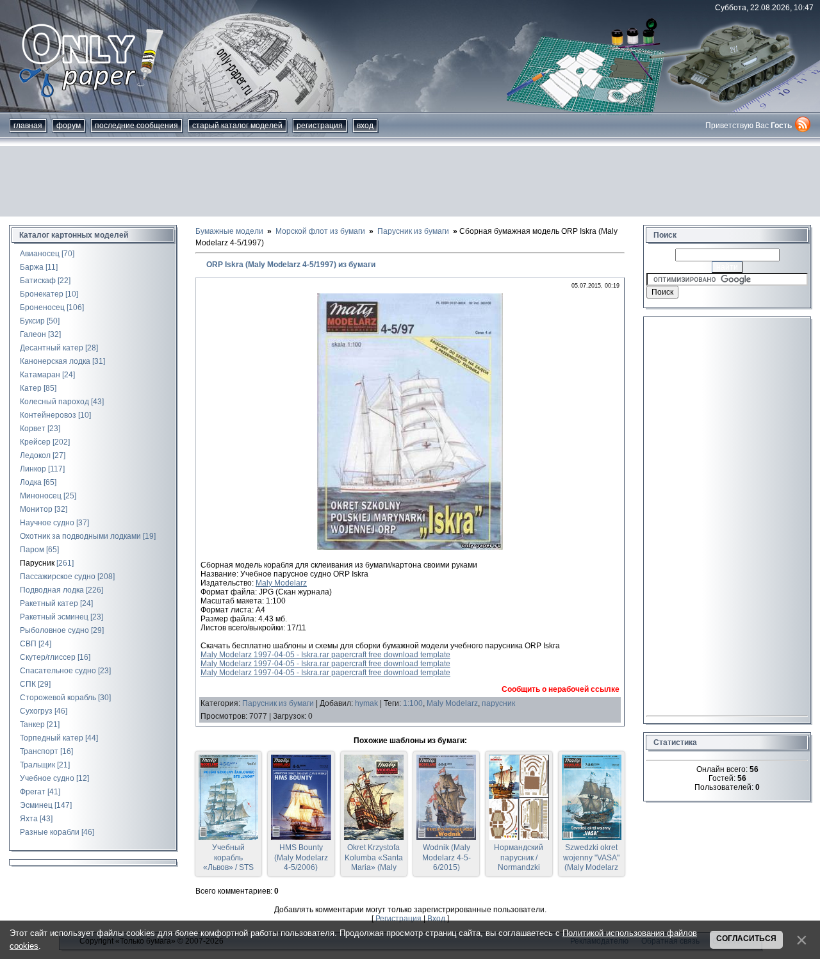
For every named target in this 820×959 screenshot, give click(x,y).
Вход (365, 125)
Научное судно (47, 522)
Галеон (33, 334)
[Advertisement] (410, 181)
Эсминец (36, 805)
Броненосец (42, 307)
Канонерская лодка (55, 361)
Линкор (33, 468)
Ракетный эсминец (54, 616)
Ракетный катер (49, 603)
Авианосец (40, 253)
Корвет (32, 428)
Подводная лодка (52, 590)
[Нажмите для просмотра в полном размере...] (410, 547)
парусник (498, 703)
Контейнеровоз (48, 415)
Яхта (29, 818)
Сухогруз (36, 711)
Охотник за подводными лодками (80, 536)
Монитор (36, 509)
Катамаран (40, 374)
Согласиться (746, 938)
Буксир (32, 320)
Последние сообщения (136, 125)
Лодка (31, 482)
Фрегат (32, 791)
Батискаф (38, 280)
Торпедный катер (51, 738)
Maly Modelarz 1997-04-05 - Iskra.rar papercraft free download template (325, 654)
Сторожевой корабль (58, 697)
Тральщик (37, 764)
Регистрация (320, 125)
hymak (366, 703)
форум (68, 125)
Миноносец (41, 495)
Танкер (32, 724)
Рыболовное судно (54, 630)
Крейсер (35, 442)
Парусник (37, 563)
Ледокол (35, 455)
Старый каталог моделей (237, 125)
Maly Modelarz (281, 582)
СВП (28, 643)
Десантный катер (51, 347)
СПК (28, 684)
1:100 (413, 703)
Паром (32, 549)
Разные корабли (49, 832)
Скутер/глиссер (48, 657)
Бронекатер (41, 294)
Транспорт (39, 751)
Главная (27, 125)
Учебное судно (47, 778)
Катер (31, 388)
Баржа (32, 267)
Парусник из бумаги (278, 703)
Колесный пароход (54, 401)
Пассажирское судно (57, 576)
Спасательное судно (58, 670)
